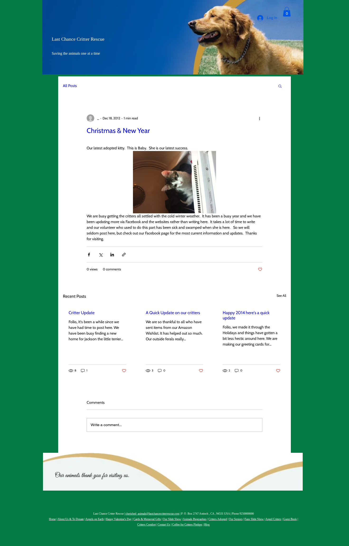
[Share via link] (124, 254)
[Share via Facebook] (89, 254)
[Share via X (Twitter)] (100, 254)
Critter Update (81, 312)
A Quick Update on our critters (173, 312)
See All (281, 295)
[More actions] (259, 118)
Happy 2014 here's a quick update (246, 315)
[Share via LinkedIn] (112, 254)
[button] (287, 12)
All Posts (70, 85)
